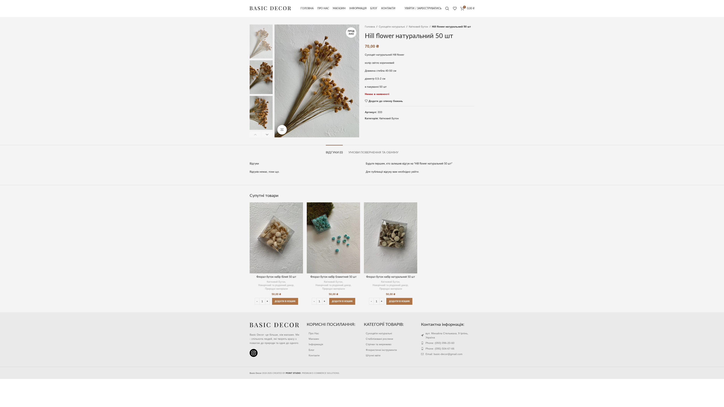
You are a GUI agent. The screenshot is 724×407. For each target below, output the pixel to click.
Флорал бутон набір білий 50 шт (276, 277)
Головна (370, 26)
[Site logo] (270, 8)
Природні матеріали (276, 288)
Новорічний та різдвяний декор (276, 285)
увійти (415, 171)
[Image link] (274, 324)
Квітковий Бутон (418, 26)
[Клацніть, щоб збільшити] (282, 129)
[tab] (334, 150)
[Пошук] (447, 8)
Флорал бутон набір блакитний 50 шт (333, 277)
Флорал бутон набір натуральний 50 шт (390, 277)
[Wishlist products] (455, 8)
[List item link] (333, 333)
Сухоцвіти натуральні (392, 26)
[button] (285, 301)
